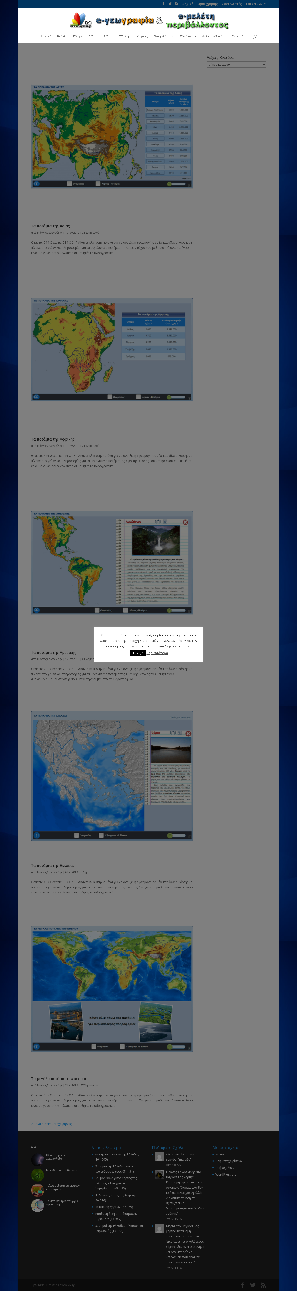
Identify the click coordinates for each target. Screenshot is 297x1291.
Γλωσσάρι (239, 36)
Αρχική (46, 36)
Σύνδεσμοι (188, 36)
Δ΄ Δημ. (93, 36)
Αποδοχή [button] (138, 653)
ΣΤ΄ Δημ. (125, 36)
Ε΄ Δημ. (108, 36)
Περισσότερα (157, 653)
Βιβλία (62, 36)
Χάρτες (142, 36)
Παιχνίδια (162, 36)
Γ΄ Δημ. (78, 36)
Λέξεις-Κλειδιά (214, 36)
